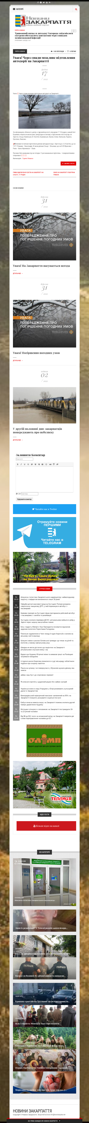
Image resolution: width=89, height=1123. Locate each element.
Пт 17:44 (16, 635)
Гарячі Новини (27, 158)
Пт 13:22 (16, 710)
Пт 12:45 (16, 717)
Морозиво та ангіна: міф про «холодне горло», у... (41, 1090)
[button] (17, 464)
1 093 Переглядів (58, 51)
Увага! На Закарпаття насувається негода (41, 266)
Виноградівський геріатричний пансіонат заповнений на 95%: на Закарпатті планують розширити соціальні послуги (46, 697)
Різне (16, 1084)
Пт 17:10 (16, 642)
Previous (72, 31)
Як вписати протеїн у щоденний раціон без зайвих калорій (44, 682)
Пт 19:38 (16, 606)
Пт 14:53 (16, 690)
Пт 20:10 (16, 598)
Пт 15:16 (16, 683)
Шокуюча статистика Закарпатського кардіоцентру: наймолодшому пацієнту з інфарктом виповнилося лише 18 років (47, 598)
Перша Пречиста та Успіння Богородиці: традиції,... (42, 1067)
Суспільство (19, 898)
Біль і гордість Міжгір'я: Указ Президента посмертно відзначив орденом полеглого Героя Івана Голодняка (45, 628)
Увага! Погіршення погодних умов (36, 353)
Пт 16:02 (16, 655)
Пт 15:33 (16, 669)
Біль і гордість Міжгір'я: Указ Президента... (38, 1023)
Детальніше (18, 273)
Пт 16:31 (16, 648)
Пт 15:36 (16, 662)
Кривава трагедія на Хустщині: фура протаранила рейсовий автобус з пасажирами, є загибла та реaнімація (48, 614)
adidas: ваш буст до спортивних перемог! (37, 675)
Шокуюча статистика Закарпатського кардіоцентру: (35, 900)
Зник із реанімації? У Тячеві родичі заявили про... (41, 928)
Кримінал (18, 970)
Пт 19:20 (16, 614)
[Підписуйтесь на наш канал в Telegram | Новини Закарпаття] (44, 532)
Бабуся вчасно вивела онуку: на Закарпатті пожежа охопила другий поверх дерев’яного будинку (48, 703)
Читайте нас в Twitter (46, 509)
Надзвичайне (19, 996)
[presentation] (17, 464)
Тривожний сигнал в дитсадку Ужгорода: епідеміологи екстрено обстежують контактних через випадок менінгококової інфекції (44, 35)
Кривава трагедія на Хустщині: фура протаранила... (42, 1001)
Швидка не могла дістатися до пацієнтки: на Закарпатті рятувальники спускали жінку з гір (43, 648)
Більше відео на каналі (47, 826)
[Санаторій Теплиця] (44, 785)
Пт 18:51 (16, 621)
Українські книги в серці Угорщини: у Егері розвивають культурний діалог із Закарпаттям (47, 690)
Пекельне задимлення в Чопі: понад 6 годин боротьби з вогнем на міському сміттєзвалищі (47, 635)
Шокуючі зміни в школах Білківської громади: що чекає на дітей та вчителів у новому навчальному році (47, 642)
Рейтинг (73, 51)
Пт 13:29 (16, 703)
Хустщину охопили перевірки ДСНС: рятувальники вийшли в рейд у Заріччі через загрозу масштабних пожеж (48, 621)
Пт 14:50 (16, 697)
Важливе (17, 1040)
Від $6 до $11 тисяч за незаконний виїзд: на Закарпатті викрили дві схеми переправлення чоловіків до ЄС (47, 717)
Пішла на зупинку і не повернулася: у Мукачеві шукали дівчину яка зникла (47, 669)
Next (75, 31)
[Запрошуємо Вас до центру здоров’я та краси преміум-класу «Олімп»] (44, 741)
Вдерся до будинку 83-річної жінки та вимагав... (40, 975)
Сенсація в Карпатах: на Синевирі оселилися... (40, 1045)
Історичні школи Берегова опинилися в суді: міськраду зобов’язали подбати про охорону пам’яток (47, 662)
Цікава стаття (69, 163)
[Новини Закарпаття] (44, 21)
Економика (18, 948)
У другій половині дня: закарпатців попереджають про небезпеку (37, 430)
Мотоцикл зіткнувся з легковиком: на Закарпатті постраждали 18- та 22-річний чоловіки (47, 710)
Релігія (17, 1062)
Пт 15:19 (16, 676)
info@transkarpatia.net (58, 1115)
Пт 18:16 (16, 628)
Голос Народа (18, 923)
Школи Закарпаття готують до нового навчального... (43, 953)
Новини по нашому (20, 1018)
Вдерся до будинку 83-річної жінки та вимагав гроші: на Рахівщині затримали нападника (47, 655)
